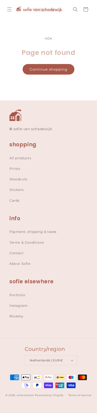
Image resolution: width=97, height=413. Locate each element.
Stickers (16, 190)
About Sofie (19, 263)
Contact (16, 253)
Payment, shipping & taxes (33, 232)
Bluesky (16, 316)
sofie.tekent (25, 395)
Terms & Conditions (26, 242)
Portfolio (17, 295)
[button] (9, 9)
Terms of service (80, 395)
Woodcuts (18, 179)
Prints (14, 169)
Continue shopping (48, 69)
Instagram (18, 305)
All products (20, 158)
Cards (14, 200)
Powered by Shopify (49, 395)
